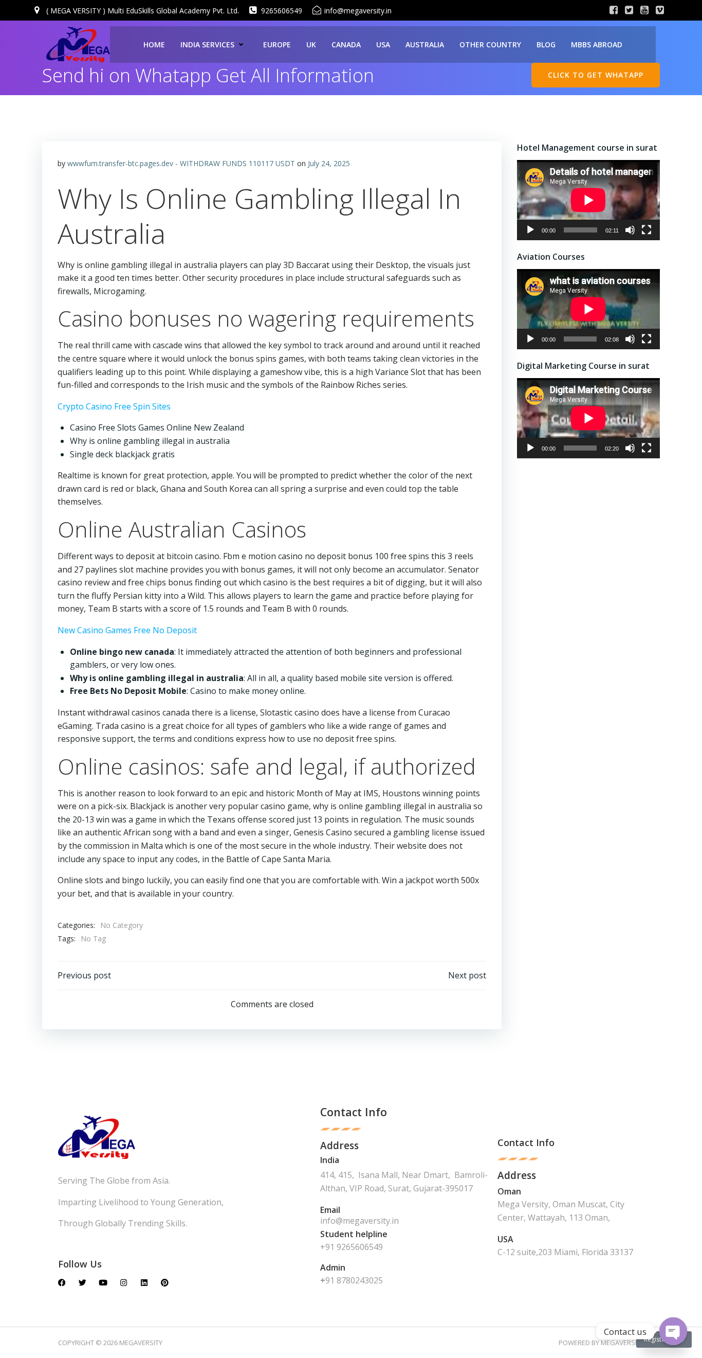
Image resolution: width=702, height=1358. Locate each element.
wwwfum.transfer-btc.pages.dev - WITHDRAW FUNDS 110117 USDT (181, 163)
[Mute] (630, 230)
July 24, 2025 (329, 163)
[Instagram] (123, 1282)
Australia (424, 44)
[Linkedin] (144, 1282)
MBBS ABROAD (596, 44)
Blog (546, 44)
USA (383, 44)
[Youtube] (103, 1282)
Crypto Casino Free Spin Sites (114, 406)
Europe (277, 44)
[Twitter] (82, 1282)
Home (154, 44)
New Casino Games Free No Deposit (127, 630)
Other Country (490, 44)
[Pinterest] (165, 1282)
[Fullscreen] (646, 230)
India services (207, 44)
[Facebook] (62, 1282)
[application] (588, 200)
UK (311, 44)
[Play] (530, 230)
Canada (346, 44)
